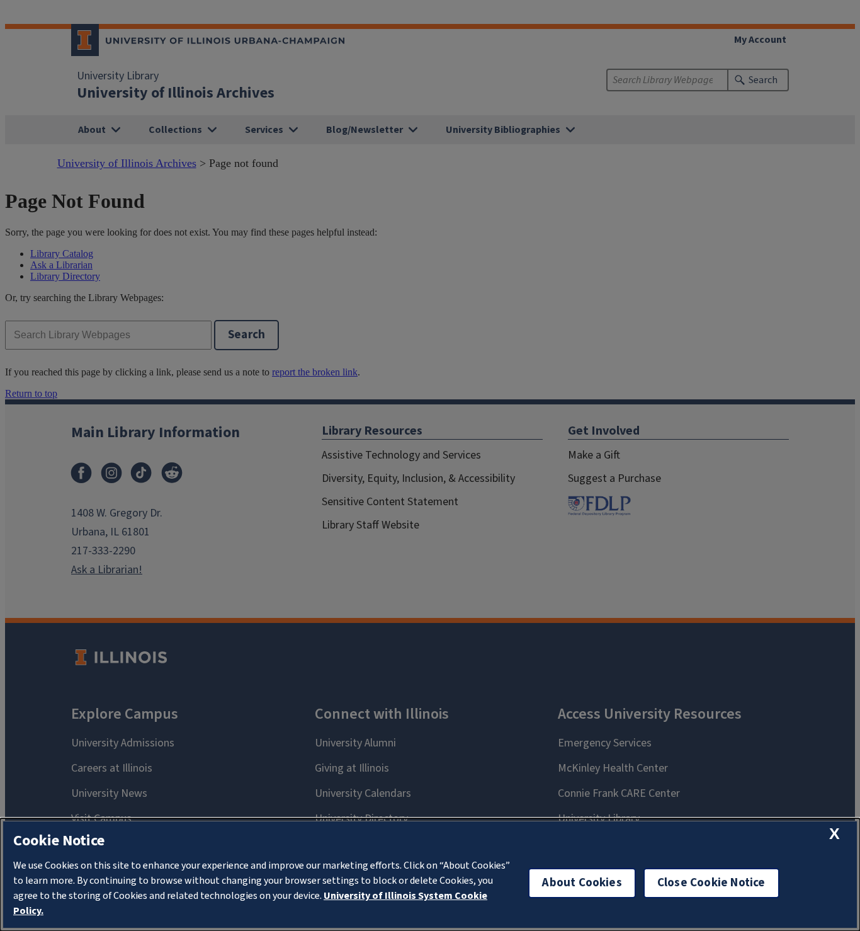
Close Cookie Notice (711, 882)
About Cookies (581, 882)
